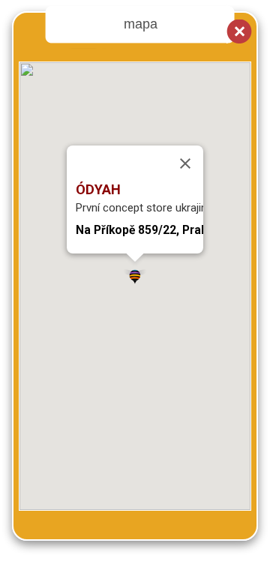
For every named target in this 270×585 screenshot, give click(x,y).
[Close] (185, 164)
